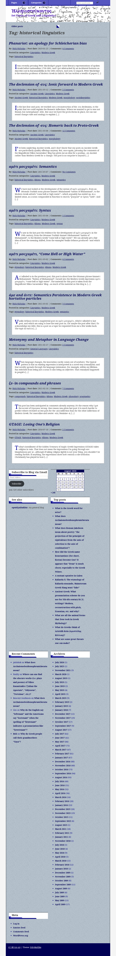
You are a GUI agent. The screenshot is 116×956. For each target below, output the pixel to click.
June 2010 (60, 848)
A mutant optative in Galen (68, 575)
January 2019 (61, 706)
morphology (69, 97)
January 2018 (61, 710)
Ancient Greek (37, 93)
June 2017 (60, 737)
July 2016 (59, 781)
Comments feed (21, 931)
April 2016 (60, 793)
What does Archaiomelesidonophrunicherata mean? (72, 520)
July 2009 (59, 892)
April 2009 (60, 904)
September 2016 (63, 773)
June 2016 (60, 785)
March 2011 (60, 829)
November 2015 (63, 813)
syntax (59, 223)
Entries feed (19, 927)
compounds (20, 396)
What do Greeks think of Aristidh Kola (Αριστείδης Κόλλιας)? (68, 631)
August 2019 (61, 678)
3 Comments (68, 303)
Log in (16, 923)
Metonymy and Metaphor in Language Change (49, 339)
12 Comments (68, 130)
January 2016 (61, 805)
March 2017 (60, 749)
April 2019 (60, 694)
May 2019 (59, 690)
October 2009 (61, 880)
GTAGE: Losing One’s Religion (34, 424)
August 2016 (61, 777)
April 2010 (60, 856)
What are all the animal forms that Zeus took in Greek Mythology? (70, 619)
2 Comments (68, 89)
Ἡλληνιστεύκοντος (31, 11)
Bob (15, 733)
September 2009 (63, 884)
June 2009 (60, 896)
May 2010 (59, 852)
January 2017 (61, 757)
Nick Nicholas (18, 48)
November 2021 (63, 670)
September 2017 (63, 725)
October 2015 (61, 817)
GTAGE (18, 437)
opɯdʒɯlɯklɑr (20, 507)
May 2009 (59, 900)
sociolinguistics (83, 97)
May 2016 (59, 789)
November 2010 (63, 841)
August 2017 (61, 729)
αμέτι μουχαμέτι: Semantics (33, 166)
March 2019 (60, 698)
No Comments (69, 171)
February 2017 (62, 753)
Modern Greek (48, 52)
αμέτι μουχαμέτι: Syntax (30, 210)
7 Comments (68, 388)
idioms (37, 179)
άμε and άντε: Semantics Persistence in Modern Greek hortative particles (55, 297)
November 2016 (63, 765)
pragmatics (85, 396)
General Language (39, 348)
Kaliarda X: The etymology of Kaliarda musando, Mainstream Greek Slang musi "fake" (70, 583)
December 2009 (62, 872)
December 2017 (62, 714)
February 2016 (62, 801)
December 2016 (62, 761)
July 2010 (59, 844)
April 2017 (60, 745)
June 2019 (60, 686)
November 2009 (63, 876)
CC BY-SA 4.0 (14, 947)
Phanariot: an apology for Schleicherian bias (48, 43)
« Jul (53, 492)
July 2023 (59, 666)
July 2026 (59, 662)
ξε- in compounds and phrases (35, 383)
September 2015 (63, 821)
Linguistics (35, 52)
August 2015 (61, 825)
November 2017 (63, 718)
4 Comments (68, 48)
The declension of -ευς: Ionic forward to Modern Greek (56, 84)
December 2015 (62, 809)
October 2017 (61, 722)
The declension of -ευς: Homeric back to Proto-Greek (54, 125)
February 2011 (62, 833)
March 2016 (60, 797)
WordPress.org (20, 935)
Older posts (17, 26)
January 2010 (61, 868)
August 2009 (61, 888)
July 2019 (59, 682)
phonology (74, 396)
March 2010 (60, 860)
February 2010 (62, 864)
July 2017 (59, 733)
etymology (19, 267)
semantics (61, 179)
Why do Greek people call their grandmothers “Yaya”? (27, 737)
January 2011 (61, 837)
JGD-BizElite (35, 947)
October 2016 (61, 769)
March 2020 (60, 674)
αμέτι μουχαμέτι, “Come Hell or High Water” (47, 254)
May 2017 (59, 741)
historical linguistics (24, 56)
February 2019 (62, 702)
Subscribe (16, 483)
